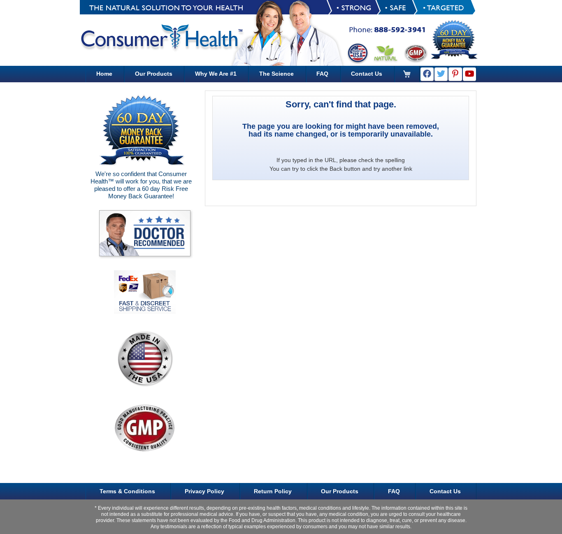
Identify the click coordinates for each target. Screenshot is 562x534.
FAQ (322, 73)
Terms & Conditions (127, 491)
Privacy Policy (204, 491)
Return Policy (273, 491)
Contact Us (366, 73)
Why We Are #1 (216, 73)
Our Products (153, 73)
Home (104, 73)
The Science (276, 73)
